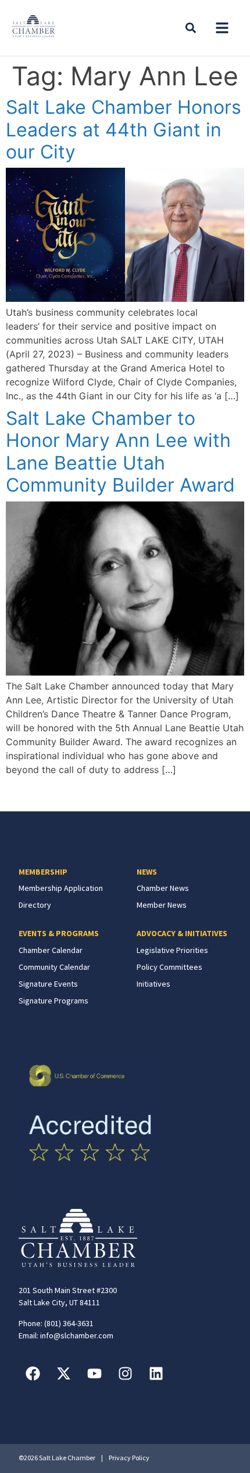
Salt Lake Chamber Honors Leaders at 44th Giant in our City (123, 129)
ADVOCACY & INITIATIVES (182, 933)
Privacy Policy (129, 1457)
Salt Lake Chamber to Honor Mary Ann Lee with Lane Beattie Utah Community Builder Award (120, 451)
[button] (222, 27)
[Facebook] (33, 1373)
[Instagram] (125, 1373)
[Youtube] (94, 1373)
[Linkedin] (156, 1373)
